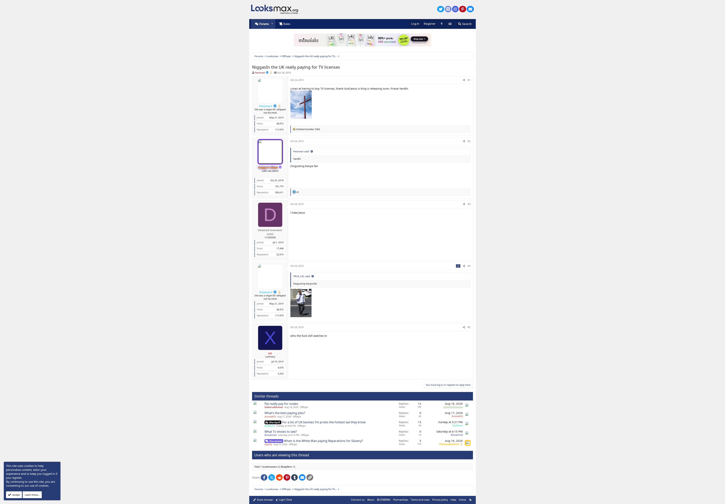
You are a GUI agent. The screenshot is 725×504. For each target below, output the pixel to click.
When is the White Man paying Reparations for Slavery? (323, 441)
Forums (264, 24)
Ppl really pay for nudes (281, 404)
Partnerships (400, 499)
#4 (469, 266)
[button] (272, 24)
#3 (469, 204)
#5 (469, 327)
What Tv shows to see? (281, 432)
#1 (469, 80)
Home (462, 499)
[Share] (464, 80)
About (370, 499)
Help (453, 499)
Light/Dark (285, 499)
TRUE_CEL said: (301, 276)
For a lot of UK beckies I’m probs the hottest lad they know (324, 422)
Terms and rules (420, 499)
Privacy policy (440, 499)
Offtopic (304, 407)
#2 (469, 141)
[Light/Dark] (450, 24)
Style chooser (264, 499)
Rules (286, 24)
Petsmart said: (301, 151)
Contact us (357, 499)
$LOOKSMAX (383, 499)
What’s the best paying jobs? (285, 413)
